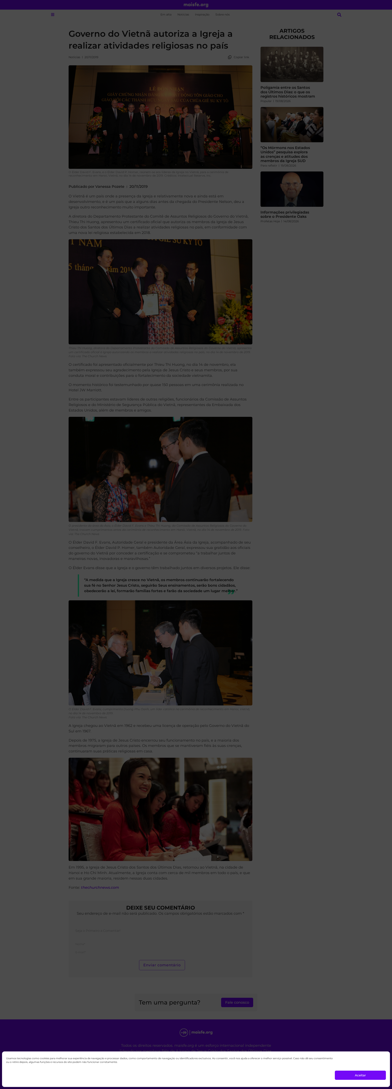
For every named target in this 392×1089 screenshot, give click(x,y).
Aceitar (360, 1075)
